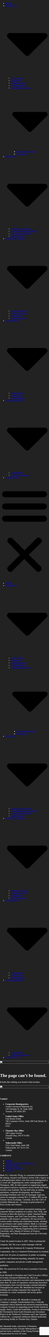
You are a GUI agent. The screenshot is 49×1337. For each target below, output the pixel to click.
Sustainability (16, 473)
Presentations (16, 316)
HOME (8, 3)
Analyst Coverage (18, 318)
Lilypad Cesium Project (21, 234)
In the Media (16, 395)
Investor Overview (19, 311)
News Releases (17, 393)
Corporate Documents (25, 151)
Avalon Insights (17, 398)
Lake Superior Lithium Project (24, 231)
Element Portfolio (18, 83)
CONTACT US (12, 477)
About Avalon (17, 78)
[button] (24, 530)
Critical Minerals (18, 85)
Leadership (15, 80)
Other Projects (17, 236)
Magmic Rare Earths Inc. (21, 229)
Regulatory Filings (19, 313)
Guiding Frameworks (20, 475)
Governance (21, 154)
